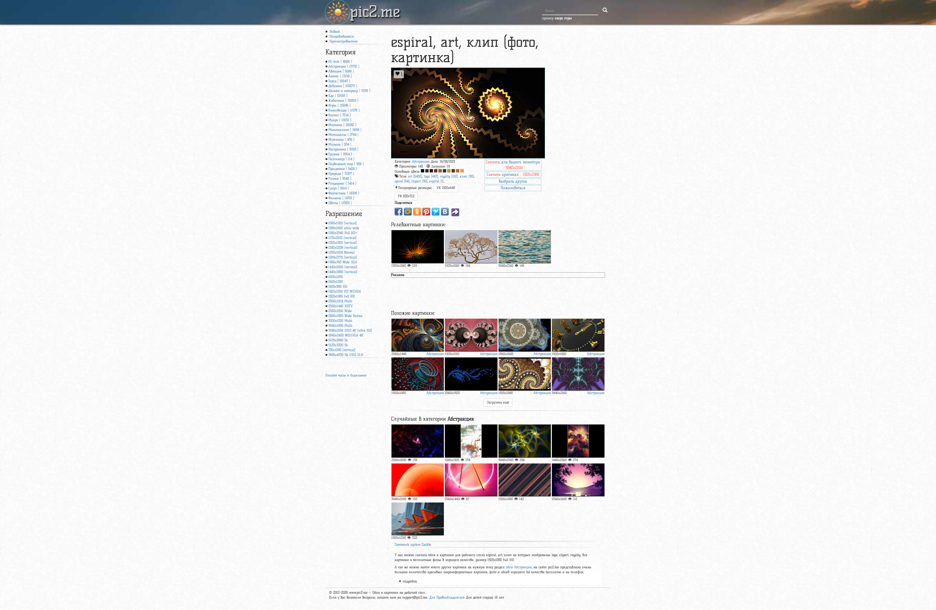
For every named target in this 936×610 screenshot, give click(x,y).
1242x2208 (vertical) (342, 248)
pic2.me (375, 7)
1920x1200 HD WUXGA (344, 291)
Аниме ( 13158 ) (340, 76)
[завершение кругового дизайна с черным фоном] (524, 335)
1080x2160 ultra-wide (343, 228)
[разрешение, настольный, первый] (471, 479)
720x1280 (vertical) (341, 350)
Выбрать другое (513, 181)
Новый (334, 32)
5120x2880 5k (338, 340)
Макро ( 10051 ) (339, 120)
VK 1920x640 (446, 188)
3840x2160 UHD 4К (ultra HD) (350, 330)
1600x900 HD (337, 287)
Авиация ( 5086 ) (341, 71)
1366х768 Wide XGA (342, 262)
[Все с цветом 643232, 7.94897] (436, 171)
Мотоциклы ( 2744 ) (343, 135)
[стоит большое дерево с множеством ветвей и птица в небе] (471, 246)
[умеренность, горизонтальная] (524, 479)
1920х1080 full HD (341, 296)
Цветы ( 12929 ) (340, 203)
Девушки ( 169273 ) (342, 86)
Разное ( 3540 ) (339, 179)
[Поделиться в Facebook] (398, 212)
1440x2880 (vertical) (342, 272)
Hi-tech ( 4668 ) (340, 61)
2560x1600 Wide (340, 311)
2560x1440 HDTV (340, 306)
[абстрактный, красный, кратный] (417, 479)
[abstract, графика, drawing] (417, 373)
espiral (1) (436, 181)
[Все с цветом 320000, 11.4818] (431, 171)
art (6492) (415, 176)
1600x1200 (335, 277)
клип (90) (467, 176)
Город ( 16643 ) (339, 81)
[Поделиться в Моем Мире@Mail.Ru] (408, 212)
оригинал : (513, 174)
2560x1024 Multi (340, 301)
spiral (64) (402, 181)
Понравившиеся (341, 36)
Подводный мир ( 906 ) (346, 164)
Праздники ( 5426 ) (342, 169)
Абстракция (420, 161)
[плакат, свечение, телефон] (578, 479)
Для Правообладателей (447, 597)
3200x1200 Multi (340, 321)
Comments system (413, 544)
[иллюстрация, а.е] (578, 440)
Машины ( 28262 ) (342, 125)
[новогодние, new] (471, 373)
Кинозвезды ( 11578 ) (344, 110)
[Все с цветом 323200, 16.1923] (427, 171)
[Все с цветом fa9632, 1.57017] (462, 171)
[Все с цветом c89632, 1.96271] (449, 171)
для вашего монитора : (513, 165)
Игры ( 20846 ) (339, 105)
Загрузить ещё (498, 402)
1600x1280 (335, 282)
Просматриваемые (343, 41)
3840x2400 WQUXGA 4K (345, 335)
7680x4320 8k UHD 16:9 (345, 355)
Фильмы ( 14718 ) (341, 198)
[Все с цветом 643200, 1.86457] (453, 171)
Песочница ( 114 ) (341, 159)
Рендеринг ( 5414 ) (342, 183)
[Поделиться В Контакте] (445, 212)
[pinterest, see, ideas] (524, 440)
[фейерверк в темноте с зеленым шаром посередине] (417, 246)
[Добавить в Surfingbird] (435, 212)
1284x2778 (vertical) (342, 257)
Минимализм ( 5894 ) (344, 130)
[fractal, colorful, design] (417, 335)
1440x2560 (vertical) (342, 267)
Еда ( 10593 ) (337, 96)
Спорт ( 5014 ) (338, 188)
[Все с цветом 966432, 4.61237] (440, 171)
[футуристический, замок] (417, 518)
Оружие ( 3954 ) (340, 154)
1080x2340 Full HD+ (342, 233)
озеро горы (563, 18)
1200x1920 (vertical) (342, 243)
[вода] (524, 246)
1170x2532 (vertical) (342, 238)
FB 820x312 (406, 196)
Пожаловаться (513, 188)
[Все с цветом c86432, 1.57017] (457, 171)
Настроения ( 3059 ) (343, 149)
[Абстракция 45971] (471, 335)
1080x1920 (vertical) (342, 223)
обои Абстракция (519, 567)
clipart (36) (419, 181)
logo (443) (431, 176)
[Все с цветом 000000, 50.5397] (422, 171)
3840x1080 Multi (340, 326)
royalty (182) (449, 176)
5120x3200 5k (338, 345)
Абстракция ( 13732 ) (343, 66)
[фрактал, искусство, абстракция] (578, 373)
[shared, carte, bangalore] (524, 373)
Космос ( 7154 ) (339, 115)
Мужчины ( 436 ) (341, 140)
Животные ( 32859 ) (343, 100)
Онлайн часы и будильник (346, 375)
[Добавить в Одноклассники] (417, 212)
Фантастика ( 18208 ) (343, 193)
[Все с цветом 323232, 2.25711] (444, 171)
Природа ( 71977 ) (341, 174)
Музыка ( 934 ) (339, 144)
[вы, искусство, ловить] (417, 440)
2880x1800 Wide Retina (345, 316)
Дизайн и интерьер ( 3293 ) (349, 91)
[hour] (578, 335)
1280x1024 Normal (341, 252)
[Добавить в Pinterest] (426, 212)
